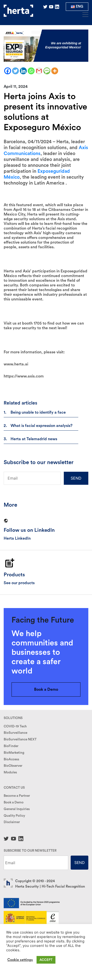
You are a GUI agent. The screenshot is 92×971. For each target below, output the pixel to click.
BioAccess (11, 759)
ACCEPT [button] (46, 959)
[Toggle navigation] (83, 14)
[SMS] (46, 70)
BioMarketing (14, 752)
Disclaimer (12, 822)
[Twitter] (15, 70)
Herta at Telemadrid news (34, 439)
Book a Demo (46, 689)
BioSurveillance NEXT (20, 739)
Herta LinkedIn (17, 538)
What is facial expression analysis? (41, 426)
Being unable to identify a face (38, 412)
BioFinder (11, 746)
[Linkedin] (23, 70)
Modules (10, 772)
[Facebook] (7, 70)
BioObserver (13, 765)
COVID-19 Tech (15, 726)
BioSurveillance (15, 733)
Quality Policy (14, 815)
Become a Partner (17, 796)
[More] (54, 70)
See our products (19, 583)
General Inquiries (17, 809)
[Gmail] (39, 70)
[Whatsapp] (31, 70)
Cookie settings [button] (20, 960)
